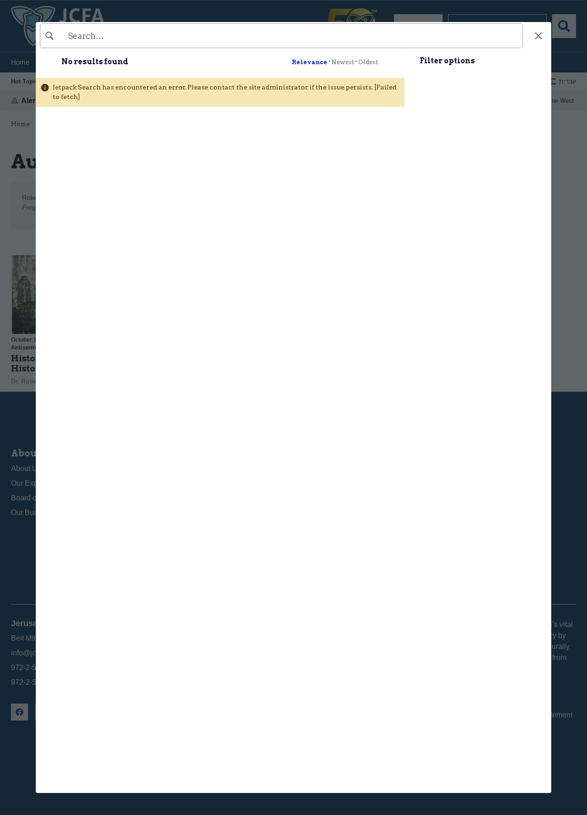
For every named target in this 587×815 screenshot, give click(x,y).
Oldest (368, 62)
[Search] (280, 36)
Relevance (309, 62)
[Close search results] (538, 36)
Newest (343, 62)
